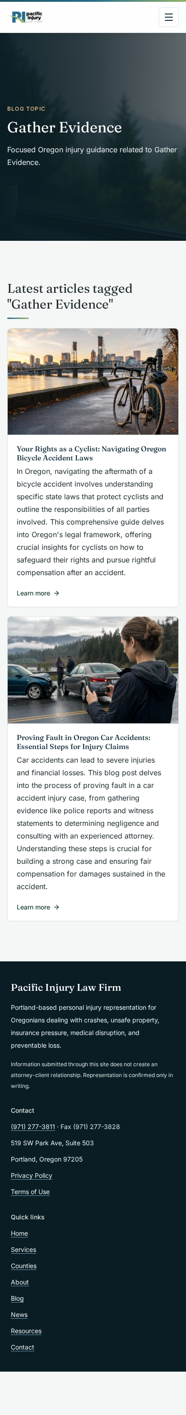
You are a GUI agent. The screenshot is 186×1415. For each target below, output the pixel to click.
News (19, 1314)
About (20, 1282)
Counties (24, 1266)
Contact (22, 1347)
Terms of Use (30, 1191)
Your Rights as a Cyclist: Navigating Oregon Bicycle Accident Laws (91, 453)
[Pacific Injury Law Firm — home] (25, 17)
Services (23, 1249)
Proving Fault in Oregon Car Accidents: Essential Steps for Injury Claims (83, 742)
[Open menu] (169, 17)
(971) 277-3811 (33, 1126)
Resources (26, 1331)
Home (19, 1233)
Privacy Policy (31, 1175)
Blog (17, 1298)
